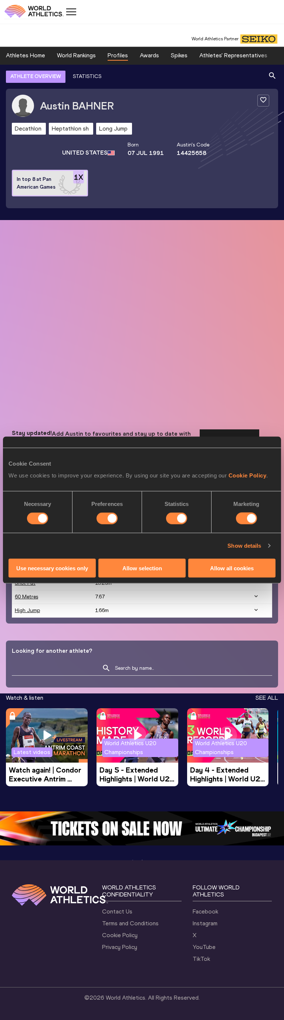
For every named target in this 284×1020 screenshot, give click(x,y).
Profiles (118, 55)
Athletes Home (25, 55)
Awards (149, 55)
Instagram (205, 923)
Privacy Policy (119, 946)
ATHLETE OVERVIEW (35, 76)
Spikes (179, 55)
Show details (244, 546)
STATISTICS (87, 76)
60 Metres (26, 597)
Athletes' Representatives (233, 55)
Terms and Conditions (130, 923)
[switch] (107, 518)
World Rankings (76, 55)
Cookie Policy (248, 475)
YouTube (204, 946)
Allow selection (142, 568)
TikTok (201, 958)
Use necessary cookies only (52, 568)
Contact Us (117, 911)
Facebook (205, 911)
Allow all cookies (232, 568)
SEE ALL (267, 697)
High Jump (27, 610)
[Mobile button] (71, 11)
